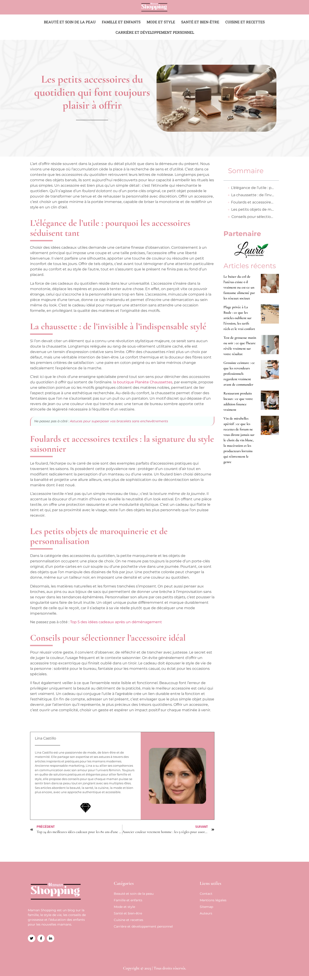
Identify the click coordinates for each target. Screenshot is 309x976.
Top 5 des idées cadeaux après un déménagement (116, 622)
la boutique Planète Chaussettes (142, 382)
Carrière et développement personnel (155, 32)
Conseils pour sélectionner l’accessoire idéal (252, 217)
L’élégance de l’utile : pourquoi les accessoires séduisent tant (252, 188)
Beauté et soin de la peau (70, 21)
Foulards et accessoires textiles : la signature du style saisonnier (252, 202)
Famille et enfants (121, 21)
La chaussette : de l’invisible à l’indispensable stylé (252, 195)
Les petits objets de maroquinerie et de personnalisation (253, 209)
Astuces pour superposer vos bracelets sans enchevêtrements (119, 421)
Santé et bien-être (200, 21)
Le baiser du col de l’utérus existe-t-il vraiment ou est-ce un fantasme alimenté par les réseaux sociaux (239, 287)
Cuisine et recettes (245, 21)
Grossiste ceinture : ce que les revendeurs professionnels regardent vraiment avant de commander (239, 373)
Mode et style (161, 21)
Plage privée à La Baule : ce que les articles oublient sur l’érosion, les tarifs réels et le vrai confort (239, 318)
